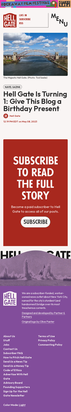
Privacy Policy (46, 340)
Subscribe (24, 19)
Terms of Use (46, 336)
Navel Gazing (12, 87)
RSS (21, 23)
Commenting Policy (50, 344)
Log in (23, 15)
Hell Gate (15, 115)
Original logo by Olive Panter (38, 321)
